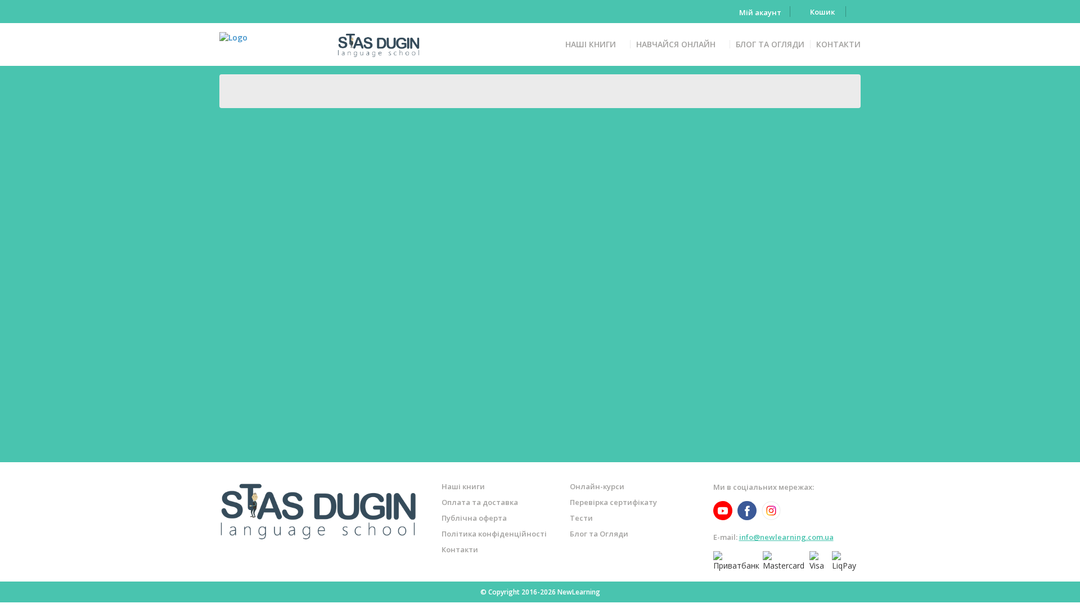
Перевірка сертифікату (613, 502)
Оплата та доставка (480, 502)
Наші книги (590, 44)
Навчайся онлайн (676, 44)
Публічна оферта (474, 518)
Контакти (838, 44)
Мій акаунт (760, 13)
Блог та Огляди (770, 44)
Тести (581, 518)
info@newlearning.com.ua (786, 537)
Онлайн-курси (597, 486)
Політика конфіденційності (494, 534)
